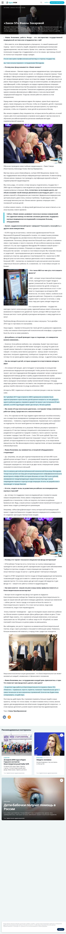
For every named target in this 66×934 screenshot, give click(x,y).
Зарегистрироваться (57, 2)
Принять (60, 929)
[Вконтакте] (4, 717)
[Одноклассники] (9, 717)
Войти (47, 2)
